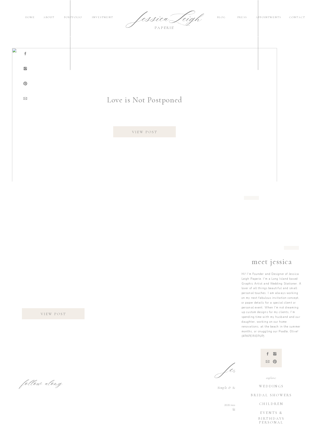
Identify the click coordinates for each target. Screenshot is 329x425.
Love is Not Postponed (144, 100)
